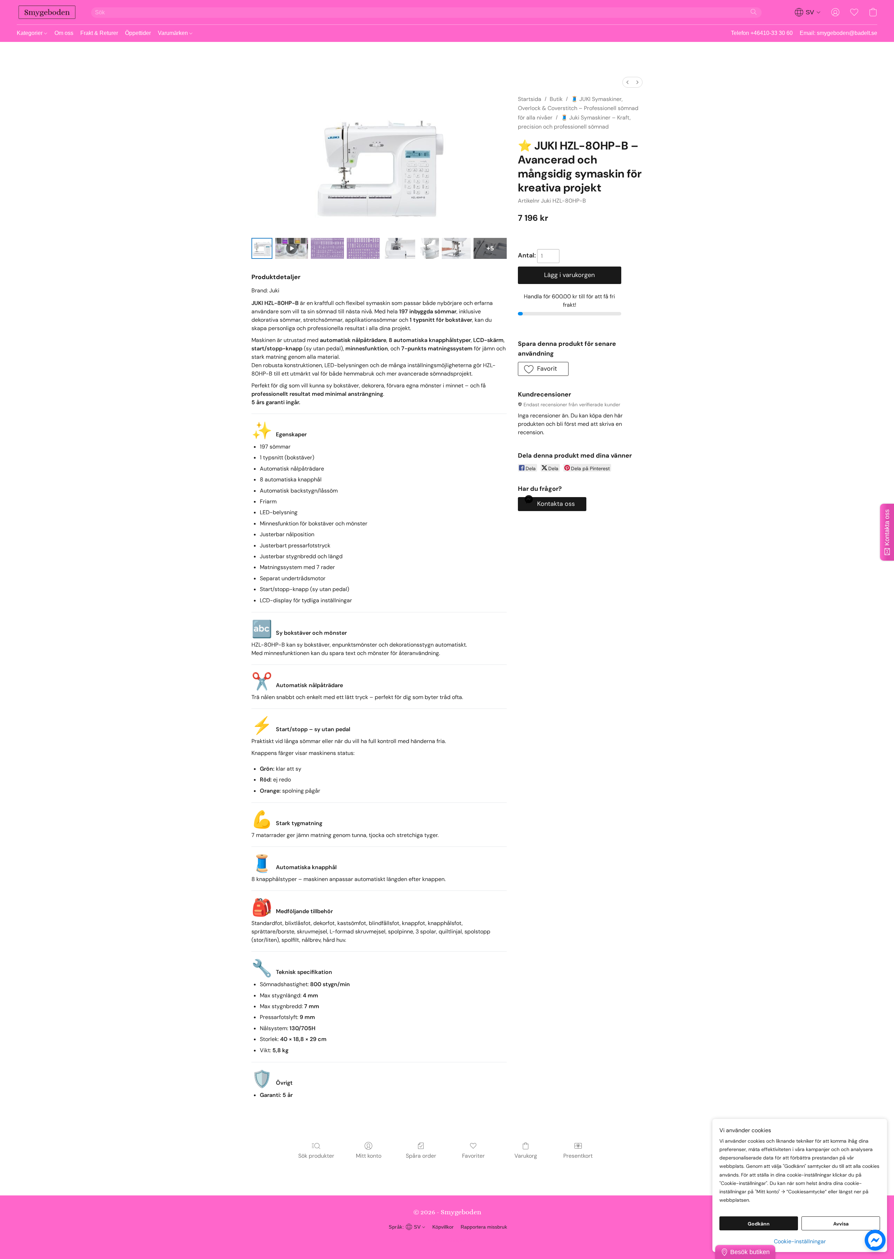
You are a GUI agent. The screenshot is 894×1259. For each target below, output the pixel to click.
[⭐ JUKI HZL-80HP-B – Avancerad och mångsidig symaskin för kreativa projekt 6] (456, 248)
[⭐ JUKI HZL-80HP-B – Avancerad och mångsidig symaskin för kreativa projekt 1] (291, 248)
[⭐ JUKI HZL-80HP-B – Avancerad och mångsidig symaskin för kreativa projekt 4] (398, 248)
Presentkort (578, 1155)
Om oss (63, 33)
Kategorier (30, 33)
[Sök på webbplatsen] (753, 12)
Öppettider (138, 33)
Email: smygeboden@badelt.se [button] (838, 33)
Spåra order (421, 1155)
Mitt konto (368, 1155)
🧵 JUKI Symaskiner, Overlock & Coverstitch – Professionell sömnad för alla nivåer (578, 108)
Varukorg (525, 1155)
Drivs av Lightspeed (447, 1240)
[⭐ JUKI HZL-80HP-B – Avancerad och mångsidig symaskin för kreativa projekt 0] (261, 248)
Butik (556, 99)
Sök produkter (316, 1155)
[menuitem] (627, 82)
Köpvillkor (443, 1227)
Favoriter (473, 1155)
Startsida (529, 99)
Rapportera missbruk (484, 1227)
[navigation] (808, 12)
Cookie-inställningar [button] (800, 1241)
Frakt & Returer (99, 33)
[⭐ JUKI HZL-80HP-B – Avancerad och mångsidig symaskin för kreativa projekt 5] (428, 248)
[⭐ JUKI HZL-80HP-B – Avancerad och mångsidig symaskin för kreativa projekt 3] (363, 248)
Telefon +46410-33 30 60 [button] (762, 33)
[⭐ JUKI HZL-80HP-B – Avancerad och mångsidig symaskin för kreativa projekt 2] (327, 248)
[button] (47, 12)
